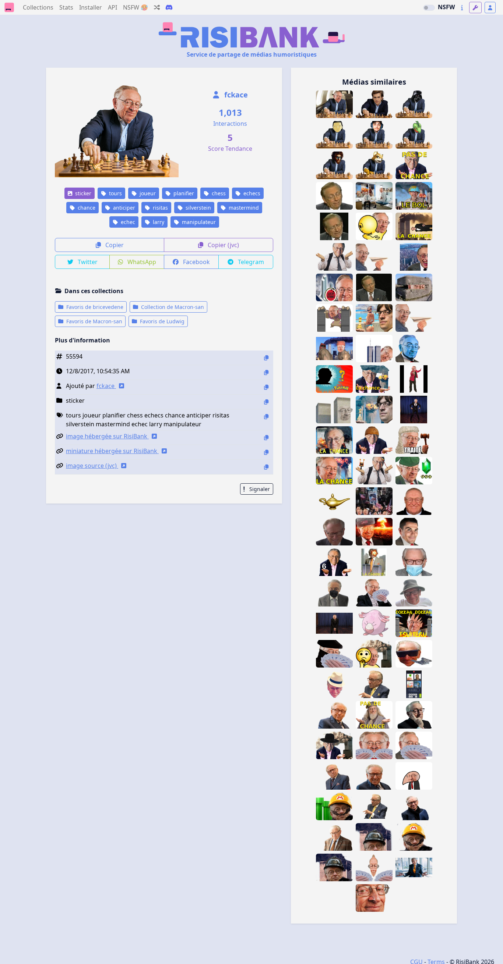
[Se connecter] (490, 7)
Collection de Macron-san (172, 306)
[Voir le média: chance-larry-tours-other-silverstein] (334, 745)
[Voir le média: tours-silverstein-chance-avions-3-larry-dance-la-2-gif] (413, 379)
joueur (147, 193)
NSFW (446, 7)
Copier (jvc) (222, 245)
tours (115, 193)
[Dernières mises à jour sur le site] (462, 7)
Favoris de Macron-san (93, 321)
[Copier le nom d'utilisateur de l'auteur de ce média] (266, 387)
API (112, 7)
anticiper (123, 207)
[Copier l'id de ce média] (266, 357)
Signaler (259, 488)
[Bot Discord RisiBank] (169, 7)
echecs (251, 193)
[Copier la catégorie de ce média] (266, 402)
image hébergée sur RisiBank (107, 436)
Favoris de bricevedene (94, 306)
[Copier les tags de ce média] (266, 416)
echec (127, 221)
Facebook (196, 262)
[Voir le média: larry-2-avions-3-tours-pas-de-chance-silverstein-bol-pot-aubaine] (334, 531)
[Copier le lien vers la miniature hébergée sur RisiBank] (266, 452)
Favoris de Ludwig (161, 321)
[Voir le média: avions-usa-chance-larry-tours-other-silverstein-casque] (334, 867)
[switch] (429, 8)
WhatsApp (141, 262)
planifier (183, 193)
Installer (90, 7)
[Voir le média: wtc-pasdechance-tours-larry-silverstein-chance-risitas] (413, 867)
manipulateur (198, 221)
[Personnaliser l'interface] (475, 7)
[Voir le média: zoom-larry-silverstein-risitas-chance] (374, 898)
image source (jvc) (92, 466)
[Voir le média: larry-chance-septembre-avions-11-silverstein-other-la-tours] (334, 440)
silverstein (197, 207)
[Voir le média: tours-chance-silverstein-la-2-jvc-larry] (374, 226)
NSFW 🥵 (135, 7)
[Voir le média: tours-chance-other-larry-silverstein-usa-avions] (374, 837)
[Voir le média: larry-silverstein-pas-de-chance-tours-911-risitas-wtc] (334, 715)
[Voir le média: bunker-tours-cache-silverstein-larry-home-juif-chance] (413, 287)
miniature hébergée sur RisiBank (112, 451)
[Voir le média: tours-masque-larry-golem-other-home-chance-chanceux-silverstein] (334, 592)
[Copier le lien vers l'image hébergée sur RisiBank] (266, 437)
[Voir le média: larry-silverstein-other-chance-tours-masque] (374, 654)
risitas (159, 207)
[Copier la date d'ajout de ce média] (266, 372)
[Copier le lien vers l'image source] (266, 467)
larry (157, 221)
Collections (38, 7)
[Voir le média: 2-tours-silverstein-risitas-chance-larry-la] (334, 409)
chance (85, 207)
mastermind (243, 207)
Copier (114, 245)
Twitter (87, 262)
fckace (235, 95)
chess (218, 193)
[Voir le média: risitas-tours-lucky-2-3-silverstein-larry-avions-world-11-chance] (334, 470)
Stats (66, 7)
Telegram (250, 262)
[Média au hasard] (157, 7)
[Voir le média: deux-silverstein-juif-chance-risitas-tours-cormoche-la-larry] (413, 776)
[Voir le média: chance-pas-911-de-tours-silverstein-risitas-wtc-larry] (413, 165)
